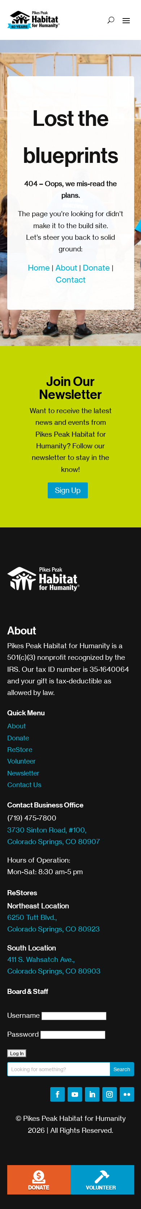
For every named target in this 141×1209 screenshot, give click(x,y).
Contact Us (24, 785)
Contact (71, 279)
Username (23, 1015)
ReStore (19, 749)
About (66, 267)
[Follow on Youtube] (75, 1094)
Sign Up (68, 490)
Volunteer (21, 761)
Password (23, 1034)
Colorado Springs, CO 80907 (53, 841)
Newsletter (23, 773)
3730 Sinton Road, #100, (46, 830)
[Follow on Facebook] (57, 1094)
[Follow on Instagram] (109, 1094)
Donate (96, 267)
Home (39, 267)
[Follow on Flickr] (127, 1094)
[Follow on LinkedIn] (92, 1094)
